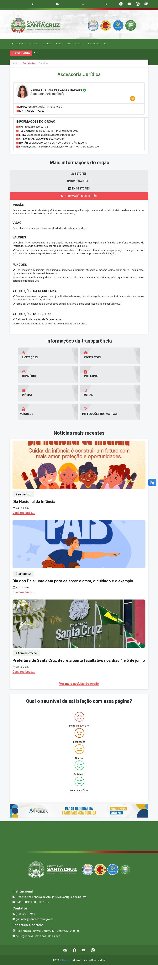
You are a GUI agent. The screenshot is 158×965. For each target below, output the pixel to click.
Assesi (65, 960)
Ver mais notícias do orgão (79, 683)
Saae (105, 44)
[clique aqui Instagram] (93, 950)
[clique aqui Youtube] (83, 950)
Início (16, 63)
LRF (68, 44)
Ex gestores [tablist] (80, 188)
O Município (34, 44)
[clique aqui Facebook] (74, 950)
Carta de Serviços (94, 44)
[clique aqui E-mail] (65, 950)
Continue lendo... (24, 512)
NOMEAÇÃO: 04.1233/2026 (46, 106)
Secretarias (47, 44)
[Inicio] (12, 44)
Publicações (79, 44)
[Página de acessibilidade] (83, 4)
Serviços (59, 44)
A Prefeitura (21, 44)
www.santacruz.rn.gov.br (50, 138)
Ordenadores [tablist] (81, 181)
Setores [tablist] (80, 173)
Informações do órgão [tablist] (80, 196)
